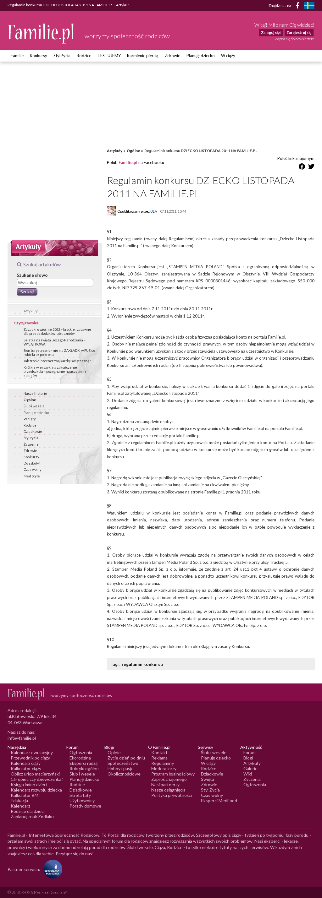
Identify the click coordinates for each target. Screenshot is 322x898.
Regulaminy (162, 763)
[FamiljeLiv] (309, 5)
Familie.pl (128, 162)
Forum (249, 752)
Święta (207, 779)
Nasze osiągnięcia (168, 789)
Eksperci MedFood (219, 800)
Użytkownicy (82, 800)
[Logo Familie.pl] (41, 33)
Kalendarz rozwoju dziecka (36, 789)
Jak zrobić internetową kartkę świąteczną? (57, 361)
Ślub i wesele (34, 406)
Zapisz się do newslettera (294, 38)
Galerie (250, 768)
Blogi (248, 757)
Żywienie (31, 444)
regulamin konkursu (142, 664)
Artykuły (31, 311)
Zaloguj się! (271, 32)
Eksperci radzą (83, 763)
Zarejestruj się (298, 32)
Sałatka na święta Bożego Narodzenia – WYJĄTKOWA (55, 342)
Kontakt (159, 752)
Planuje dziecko (36, 413)
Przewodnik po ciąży (30, 757)
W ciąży (228, 55)
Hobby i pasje (121, 768)
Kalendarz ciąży (26, 763)
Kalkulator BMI (25, 795)
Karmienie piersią (142, 55)
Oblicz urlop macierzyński (35, 773)
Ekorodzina (80, 757)
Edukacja (19, 800)
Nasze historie (35, 393)
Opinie (114, 752)
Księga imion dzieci (29, 784)
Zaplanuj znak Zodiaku (32, 816)
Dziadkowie (33, 431)
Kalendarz (20, 805)
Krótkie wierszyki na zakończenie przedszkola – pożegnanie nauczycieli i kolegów (55, 371)
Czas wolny (33, 469)
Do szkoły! (32, 463)
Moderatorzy (163, 768)
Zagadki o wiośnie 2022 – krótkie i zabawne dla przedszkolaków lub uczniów (57, 331)
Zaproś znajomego (169, 779)
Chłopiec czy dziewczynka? (37, 779)
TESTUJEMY (109, 55)
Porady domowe (85, 805)
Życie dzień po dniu (126, 757)
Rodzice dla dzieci (28, 811)
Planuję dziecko (200, 55)
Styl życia (61, 55)
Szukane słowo (32, 275)
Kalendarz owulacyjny (32, 752)
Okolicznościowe (124, 773)
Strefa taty (80, 795)
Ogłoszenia (80, 752)
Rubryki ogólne (84, 768)
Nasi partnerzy (165, 784)
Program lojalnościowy (173, 773)
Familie (17, 55)
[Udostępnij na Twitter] (311, 168)
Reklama (159, 757)
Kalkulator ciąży (26, 768)
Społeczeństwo (123, 763)
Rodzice (84, 55)
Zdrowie (172, 55)
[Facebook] (299, 6)
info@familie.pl (22, 738)
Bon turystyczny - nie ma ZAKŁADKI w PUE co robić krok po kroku (59, 352)
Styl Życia (210, 789)
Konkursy (38, 55)
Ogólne (30, 400)
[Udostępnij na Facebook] (302, 168)
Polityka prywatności (171, 795)
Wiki (247, 773)
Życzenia (252, 779)
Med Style (32, 476)
